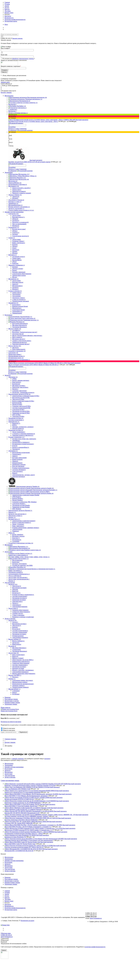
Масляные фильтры (19, 325)
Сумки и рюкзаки (18, 615)
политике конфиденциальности (95, 947)
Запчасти (15, 642)
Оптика (15, 220)
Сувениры (16, 690)
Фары (14, 473)
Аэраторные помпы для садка (22, 680)
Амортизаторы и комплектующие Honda (25, 495)
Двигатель (16, 586)
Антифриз (16, 330)
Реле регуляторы (18, 466)
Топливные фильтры (19, 327)
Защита (15, 284)
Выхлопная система (19, 588)
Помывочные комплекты (21, 661)
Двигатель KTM (18, 399)
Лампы (15, 461)
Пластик (16, 538)
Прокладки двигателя (20, 387)
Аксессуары (16, 215)
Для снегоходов (10, 775)
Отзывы (7, 4)
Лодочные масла (18, 334)
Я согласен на (19, 58)
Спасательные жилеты (20, 236)
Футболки (15, 694)
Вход (6, 24)
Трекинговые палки (19, 275)
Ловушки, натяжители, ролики (23, 427)
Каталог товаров (6, 92)
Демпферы (16, 440)
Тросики (16, 449)
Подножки (16, 539)
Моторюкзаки (17, 286)
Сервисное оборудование (21, 612)
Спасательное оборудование (21, 274)
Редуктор (16, 629)
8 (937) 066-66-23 (91, 915)
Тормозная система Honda (21, 507)
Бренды (7, 9)
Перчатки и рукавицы (20, 222)
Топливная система (19, 598)
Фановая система (18, 668)
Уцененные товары (11, 704)
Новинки (8, 697)
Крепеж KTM (17, 403)
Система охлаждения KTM (21, 408)
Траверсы (15, 531)
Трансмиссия (17, 601)
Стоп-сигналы (17, 471)
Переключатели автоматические (23, 684)
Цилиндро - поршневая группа (23, 392)
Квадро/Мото (17, 260)
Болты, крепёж (17, 534)
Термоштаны (17, 313)
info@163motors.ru (96, 918)
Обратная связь (6, 933)
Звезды (15, 347)
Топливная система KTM (21, 411)
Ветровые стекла (18, 536)
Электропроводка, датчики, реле (23, 475)
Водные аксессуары (19, 229)
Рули (14, 445)
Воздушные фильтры (20, 323)
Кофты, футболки (18, 243)
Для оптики (16, 294)
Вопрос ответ (9, 12)
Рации (14, 270)
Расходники (8, 768)
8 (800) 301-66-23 (6, 38)
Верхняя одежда (18, 217)
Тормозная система (19, 600)
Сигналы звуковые (19, 469)
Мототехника (9, 763)
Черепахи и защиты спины (21, 193)
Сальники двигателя (19, 391)
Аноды (15, 622)
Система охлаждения (19, 596)
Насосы (15, 677)
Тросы (15, 603)
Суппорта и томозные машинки (23, 433)
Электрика (16, 605)
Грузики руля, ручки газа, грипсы (24, 439)
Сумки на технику (19, 299)
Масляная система (18, 385)
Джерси (15, 196)
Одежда (15, 232)
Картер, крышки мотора (20, 380)
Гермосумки (16, 258)
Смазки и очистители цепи (21, 340)
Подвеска (16, 593)
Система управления (19, 632)
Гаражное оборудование (20, 610)
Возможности (9, 18)
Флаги (14, 692)
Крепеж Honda (17, 498)
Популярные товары (11, 699)
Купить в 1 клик (13, 128)
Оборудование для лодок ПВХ (22, 660)
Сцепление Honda (18, 503)
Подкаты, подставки (19, 563)
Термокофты (17, 311)
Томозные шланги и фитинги (22, 435)
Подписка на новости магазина (11, 721)
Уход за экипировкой (19, 224)
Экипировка (9, 765)
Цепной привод (18, 428)
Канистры (15, 562)
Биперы (15, 267)
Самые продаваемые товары (10, 780)
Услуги (7, 7)
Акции (7, 6)
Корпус (15, 591)
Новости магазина (9, 728)
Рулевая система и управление (23, 594)
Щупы (14, 277)
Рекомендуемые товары (12, 702)
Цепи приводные (18, 349)
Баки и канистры (18, 654)
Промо (14, 251)
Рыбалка (15, 263)
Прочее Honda (17, 500)
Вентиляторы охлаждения (21, 452)
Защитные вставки (19, 191)
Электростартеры (18, 476)
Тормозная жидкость (19, 342)
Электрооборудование (19, 606)
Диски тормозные (18, 432)
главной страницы (18, 758)
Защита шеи (16, 189)
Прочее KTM (17, 404)
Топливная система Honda (21, 505)
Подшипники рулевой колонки (23, 444)
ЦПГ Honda (16, 509)
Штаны (15, 198)
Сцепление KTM (18, 409)
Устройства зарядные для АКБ (22, 565)
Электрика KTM (18, 416)
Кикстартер (16, 382)
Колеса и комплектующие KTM (23, 401)
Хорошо (4, 950)
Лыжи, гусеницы (18, 524)
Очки (14, 248)
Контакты (8, 16)
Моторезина (8, 772)
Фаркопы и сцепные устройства (23, 617)
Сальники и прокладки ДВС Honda (24, 502)
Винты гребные (18, 641)
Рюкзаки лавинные (18, 272)
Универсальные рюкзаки (20, 301)
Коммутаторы (17, 459)
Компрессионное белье (20, 306)
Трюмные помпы (18, 685)
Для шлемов (16, 296)
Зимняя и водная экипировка (14, 767)
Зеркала (15, 589)
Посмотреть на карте (27, 920)
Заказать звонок (17, 38)
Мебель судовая (18, 658)
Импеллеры (16, 644)
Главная (7, 2)
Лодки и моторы (10, 777)
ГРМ (14, 378)
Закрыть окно (5, 82)
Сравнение (22, 128)
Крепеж (15, 627)
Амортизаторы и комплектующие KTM (25, 396)
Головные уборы (18, 241)
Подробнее (12, 127)
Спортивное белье (18, 310)
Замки (15, 456)
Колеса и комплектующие (21, 522)
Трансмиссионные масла (21, 344)
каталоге (47, 758)
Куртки (15, 244)
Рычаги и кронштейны (20, 447)
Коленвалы (16, 384)
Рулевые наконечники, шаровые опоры (25, 527)
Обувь (15, 219)
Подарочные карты (11, 21)
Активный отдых (18, 256)
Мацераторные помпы (19, 682)
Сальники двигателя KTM (21, 406)
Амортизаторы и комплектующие (23, 521)
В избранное (12, 130)
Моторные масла (18, 339)
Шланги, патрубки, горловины (23, 670)
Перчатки (15, 249)
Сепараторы (16, 649)
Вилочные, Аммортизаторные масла (24, 332)
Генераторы (16, 454)
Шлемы (15, 225)
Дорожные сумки (18, 298)
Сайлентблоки (17, 529)
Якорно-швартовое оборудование (23, 673)
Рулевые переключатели (20, 468)
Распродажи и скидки (12, 701)
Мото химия (17, 337)
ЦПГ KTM (16, 415)
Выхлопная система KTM (21, 397)
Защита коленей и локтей (21, 188)
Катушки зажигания (19, 457)
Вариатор (16, 423)
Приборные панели (19, 464)
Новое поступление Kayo (9, 711)
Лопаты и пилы (17, 268)
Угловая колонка (18, 636)
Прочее (15, 389)
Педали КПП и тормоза (21, 442)
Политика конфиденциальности (15, 19)
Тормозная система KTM (21, 413)
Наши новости (5, 707)
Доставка (8, 11)
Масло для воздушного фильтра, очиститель (27, 335)
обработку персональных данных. (23, 58)
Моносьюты (16, 308)
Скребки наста (17, 613)
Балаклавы (16, 304)
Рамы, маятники (18, 526)
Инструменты (17, 560)
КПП (14, 425)
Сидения (15, 541)
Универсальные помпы (20, 687)
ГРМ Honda (16, 497)
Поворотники (17, 463)
